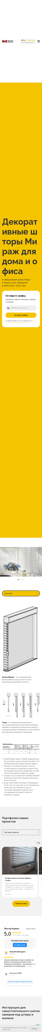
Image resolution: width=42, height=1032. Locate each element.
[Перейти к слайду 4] (23, 579)
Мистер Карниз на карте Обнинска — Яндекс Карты (20, 985)
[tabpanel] (21, 640)
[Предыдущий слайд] (2, 562)
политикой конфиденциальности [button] (21, 322)
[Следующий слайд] (40, 562)
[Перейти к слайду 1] (18, 579)
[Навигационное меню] (38, 41)
